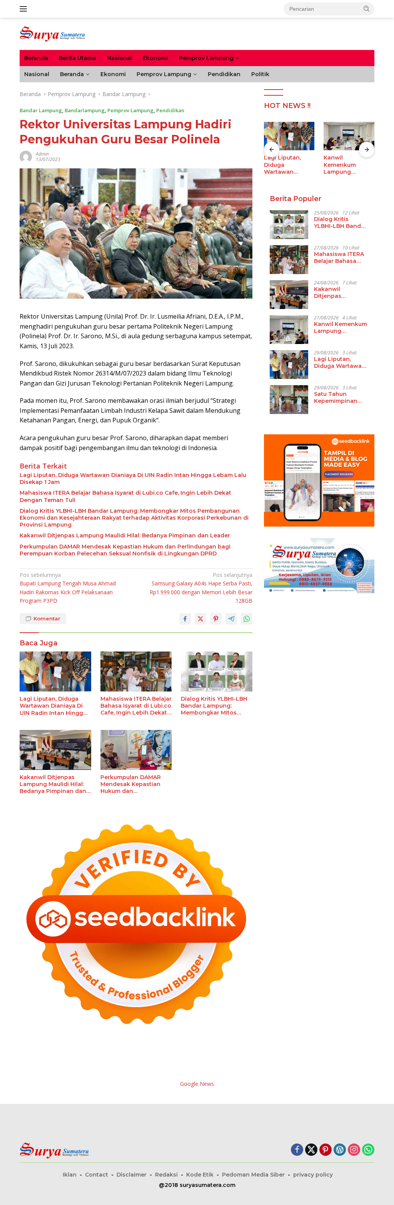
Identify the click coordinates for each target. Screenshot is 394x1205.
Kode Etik (200, 1174)
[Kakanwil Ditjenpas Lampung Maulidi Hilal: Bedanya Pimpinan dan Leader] (55, 750)
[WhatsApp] (368, 1150)
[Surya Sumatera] (52, 33)
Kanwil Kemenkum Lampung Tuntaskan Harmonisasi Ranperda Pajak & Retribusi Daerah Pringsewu (293, 164)
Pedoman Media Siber (253, 1174)
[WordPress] (340, 1150)
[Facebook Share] (185, 619)
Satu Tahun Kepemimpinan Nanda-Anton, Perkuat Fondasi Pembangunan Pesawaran (337, 397)
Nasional (119, 58)
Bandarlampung (85, 110)
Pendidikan (224, 74)
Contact (96, 1174)
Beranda (36, 58)
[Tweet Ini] (200, 619)
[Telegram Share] (231, 619)
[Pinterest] (325, 1150)
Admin (42, 154)
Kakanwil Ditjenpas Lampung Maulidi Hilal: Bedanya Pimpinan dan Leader (125, 535)
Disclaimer (132, 1174)
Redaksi (166, 1174)
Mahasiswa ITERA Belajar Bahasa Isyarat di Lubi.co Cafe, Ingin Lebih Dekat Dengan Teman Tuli (125, 496)
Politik (260, 74)
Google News (197, 1083)
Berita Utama (77, 58)
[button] (366, 8)
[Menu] (25, 8)
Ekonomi (155, 58)
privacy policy (313, 1174)
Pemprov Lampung (206, 58)
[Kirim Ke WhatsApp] (246, 619)
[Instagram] (354, 1150)
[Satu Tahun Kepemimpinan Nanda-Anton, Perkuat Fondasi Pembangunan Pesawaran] (289, 399)
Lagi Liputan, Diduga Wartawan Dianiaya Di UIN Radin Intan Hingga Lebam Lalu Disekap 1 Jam (133, 478)
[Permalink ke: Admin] (26, 156)
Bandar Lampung (41, 110)
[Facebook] (297, 1150)
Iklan (70, 1174)
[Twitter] (311, 1150)
